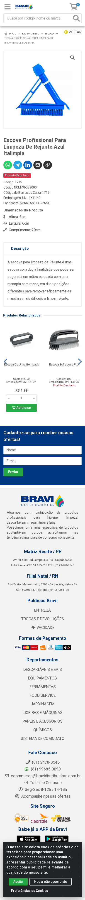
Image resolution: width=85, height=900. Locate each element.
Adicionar (23, 408)
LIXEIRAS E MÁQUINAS (43, 712)
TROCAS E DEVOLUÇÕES (42, 619)
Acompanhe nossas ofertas (45, 796)
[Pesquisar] (76, 18)
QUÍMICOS (42, 730)
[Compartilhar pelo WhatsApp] (7, 165)
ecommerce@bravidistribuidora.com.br (45, 776)
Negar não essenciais (50, 881)
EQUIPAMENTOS (42, 678)
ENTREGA (42, 610)
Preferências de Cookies (29, 891)
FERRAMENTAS (42, 686)
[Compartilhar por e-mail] (37, 165)
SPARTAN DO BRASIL (35, 203)
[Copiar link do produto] (47, 165)
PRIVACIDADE (42, 627)
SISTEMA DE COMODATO (42, 738)
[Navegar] (5, 362)
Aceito (18, 881)
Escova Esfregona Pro (64, 364)
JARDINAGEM (43, 704)
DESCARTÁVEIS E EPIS (42, 669)
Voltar (74, 32)
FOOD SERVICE (43, 695)
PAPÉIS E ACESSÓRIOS (42, 721)
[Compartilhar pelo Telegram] (17, 165)
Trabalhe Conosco (45, 782)
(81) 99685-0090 (45, 769)
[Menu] (7, 7)
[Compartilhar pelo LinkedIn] (27, 165)
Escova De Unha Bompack (21, 364)
